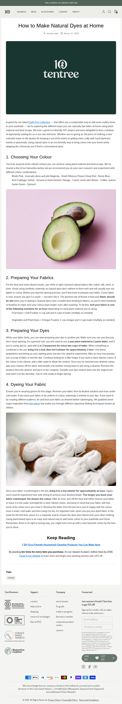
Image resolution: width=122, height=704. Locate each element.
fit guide (60, 606)
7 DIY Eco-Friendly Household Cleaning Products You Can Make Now (61, 545)
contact (34, 601)
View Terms (96, 647)
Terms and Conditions (89, 700)
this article (34, 403)
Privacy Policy (54, 700)
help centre (35, 606)
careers (59, 630)
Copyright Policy (70, 700)
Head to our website (29, 556)
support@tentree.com (89, 650)
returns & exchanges (40, 616)
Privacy (103, 647)
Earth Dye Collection (39, 122)
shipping (34, 611)
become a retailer (64, 616)
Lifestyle (11, 578)
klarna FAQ (35, 621)
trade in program (64, 611)
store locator (62, 601)
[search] (109, 12)
